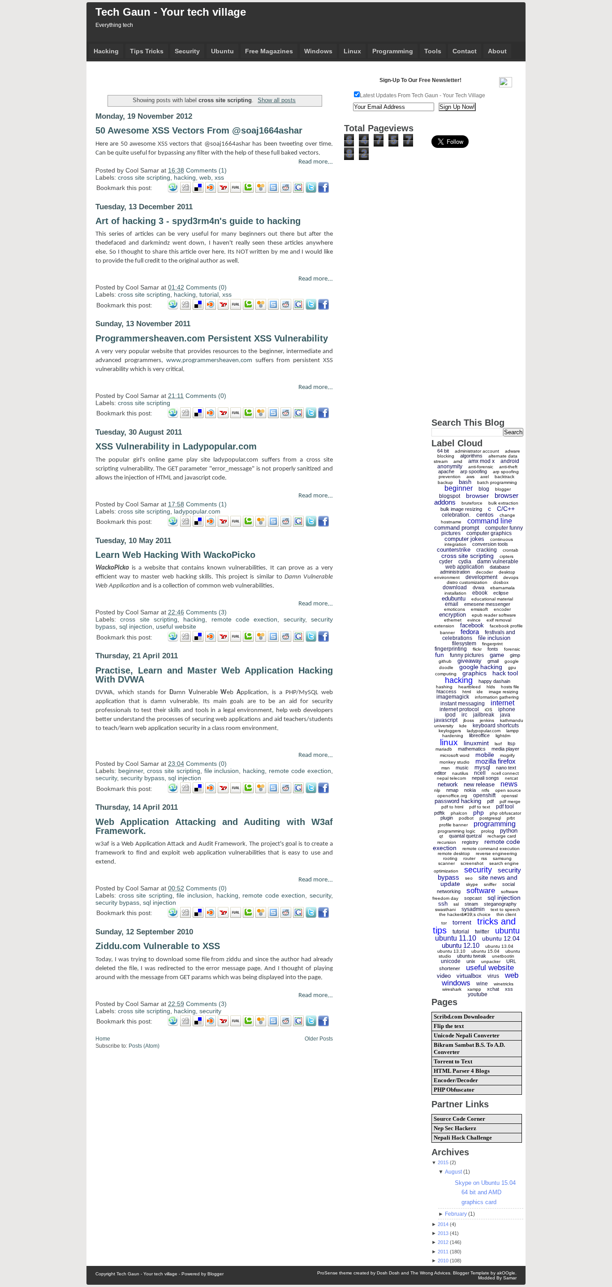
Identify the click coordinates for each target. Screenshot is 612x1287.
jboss (468, 720)
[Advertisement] (200, 76)
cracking (486, 550)
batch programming (497, 482)
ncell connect (505, 773)
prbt (511, 818)
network (448, 784)
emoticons (454, 609)
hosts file (510, 686)
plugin (446, 818)
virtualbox (469, 975)
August (453, 1172)
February (456, 1214)
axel (484, 476)
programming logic (456, 831)
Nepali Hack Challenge (463, 1137)
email (451, 604)
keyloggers (450, 730)
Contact (465, 51)
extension (444, 625)
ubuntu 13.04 (499, 946)
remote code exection (244, 619)
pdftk (439, 813)
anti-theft (508, 466)
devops (510, 577)
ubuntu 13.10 (451, 951)
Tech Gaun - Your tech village (170, 12)
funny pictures (467, 655)
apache (446, 471)
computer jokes (464, 539)
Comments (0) (206, 287)
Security (187, 51)
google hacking (480, 666)
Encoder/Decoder (456, 1080)
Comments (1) (206, 170)
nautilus (460, 773)
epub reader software (494, 615)
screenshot (472, 863)
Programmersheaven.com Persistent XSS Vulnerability (211, 338)
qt (441, 836)
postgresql (490, 818)
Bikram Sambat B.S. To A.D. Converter (469, 1048)
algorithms (471, 455)
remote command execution (491, 848)
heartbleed (469, 686)
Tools (432, 51)
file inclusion (221, 770)
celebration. (456, 515)
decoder (484, 572)
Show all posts (277, 100)
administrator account (477, 451)
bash (465, 482)
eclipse (501, 593)
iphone (506, 709)
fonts (492, 649)
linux (449, 742)
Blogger (215, 1273)
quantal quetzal (465, 835)
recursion (446, 842)
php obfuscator (505, 813)
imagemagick (452, 697)
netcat (511, 778)
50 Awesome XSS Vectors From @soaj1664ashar (198, 130)
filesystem (464, 643)
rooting (450, 858)
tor (444, 922)
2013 (443, 1233)
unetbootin (503, 956)
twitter (482, 932)
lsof (498, 743)
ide (480, 691)
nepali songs (485, 778)
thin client (506, 914)
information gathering (497, 697)
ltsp (511, 743)
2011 (443, 1251)
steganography (500, 904)
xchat (493, 989)
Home (102, 1039)
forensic (512, 649)
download (455, 587)
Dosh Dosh (388, 1272)
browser (477, 495)
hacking (185, 177)
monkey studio (455, 762)
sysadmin (473, 909)
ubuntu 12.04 (501, 938)
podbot (466, 818)
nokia (470, 790)
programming (495, 824)
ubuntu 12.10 (460, 945)
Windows (318, 51)
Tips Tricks (147, 51)
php (478, 812)
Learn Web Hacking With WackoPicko (175, 555)
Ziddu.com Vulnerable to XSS (157, 946)
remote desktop (454, 853)
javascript (445, 720)
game (497, 655)
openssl (509, 795)
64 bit (443, 450)
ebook (479, 593)
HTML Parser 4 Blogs (462, 1070)
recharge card (501, 836)
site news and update (478, 880)
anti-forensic (480, 466)
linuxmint (476, 743)
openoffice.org (452, 795)
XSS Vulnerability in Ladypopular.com (176, 446)
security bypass (142, 778)
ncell (480, 773)
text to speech (505, 909)
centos (485, 514)
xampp (474, 989)
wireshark (451, 989)
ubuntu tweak (471, 956)
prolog (487, 831)
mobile (484, 754)
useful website (176, 626)
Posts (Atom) (144, 1046)
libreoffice (479, 735)
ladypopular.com (197, 511)
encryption (452, 614)
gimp (515, 655)
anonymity (449, 466)
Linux (352, 51)
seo (469, 878)
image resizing (503, 691)
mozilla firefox (495, 761)
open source (508, 790)
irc (464, 715)
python (508, 830)
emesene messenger (487, 604)
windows (456, 983)
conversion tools (490, 544)
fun (439, 654)
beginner (130, 770)
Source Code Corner (459, 1118)
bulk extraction (503, 503)
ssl (456, 904)
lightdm (503, 735)
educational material (492, 598)
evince (474, 620)
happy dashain (494, 681)
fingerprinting (451, 649)
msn (445, 767)
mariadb (443, 749)
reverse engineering (496, 853)
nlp (437, 790)
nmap (452, 790)
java (505, 715)
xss (219, 177)
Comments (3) (206, 612)
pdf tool (505, 806)
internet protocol (459, 709)
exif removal (499, 620)
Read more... (315, 162)
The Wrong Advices (430, 1272)
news (508, 784)
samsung (502, 858)
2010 (443, 1260)
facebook (472, 625)
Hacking (106, 51)
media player (505, 748)
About (497, 51)
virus (493, 976)
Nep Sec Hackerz (455, 1128)
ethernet (452, 620)
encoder (502, 609)
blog (483, 489)
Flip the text (449, 1026)
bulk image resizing (461, 509)
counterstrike (453, 549)
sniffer (490, 884)
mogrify (507, 755)
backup (445, 482)
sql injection (135, 626)
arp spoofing (473, 471)
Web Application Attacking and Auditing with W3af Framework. (214, 826)
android (509, 461)
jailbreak (483, 715)
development (481, 577)
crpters (506, 556)
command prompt (456, 527)
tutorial (209, 294)
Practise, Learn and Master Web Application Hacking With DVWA (214, 674)
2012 (443, 1242)
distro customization (467, 582)
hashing (444, 686)
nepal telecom (451, 778)
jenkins (487, 720)
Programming (392, 51)
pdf (490, 801)
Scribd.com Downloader (464, 1016)
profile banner (453, 824)
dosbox (501, 582)
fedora (470, 631)
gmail (493, 661)
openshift (484, 795)
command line (489, 521)
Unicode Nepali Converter (467, 1035)
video (444, 975)
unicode (451, 961)
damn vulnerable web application (481, 564)
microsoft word (455, 755)
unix (470, 961)
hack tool (505, 673)
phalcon (459, 813)
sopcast (473, 898)
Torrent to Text (453, 1061)
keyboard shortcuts (496, 725)
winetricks (503, 983)
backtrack (504, 476)
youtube (477, 994)
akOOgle (506, 1272)
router (469, 858)
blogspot (449, 496)
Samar (510, 1277)
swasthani (445, 909)
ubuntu (507, 930)
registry (470, 842)
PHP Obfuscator (454, 1089)
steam (471, 904)
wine (482, 983)
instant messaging (462, 703)
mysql (482, 767)
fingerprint (492, 643)
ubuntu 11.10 (455, 938)
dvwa (478, 587)
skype (472, 884)
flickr (477, 649)
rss (484, 858)
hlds (491, 686)
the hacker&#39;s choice (465, 914)
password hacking (458, 801)
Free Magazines (269, 51)
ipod (450, 715)
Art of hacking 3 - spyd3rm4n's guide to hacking (198, 221)
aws (470, 476)
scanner (446, 863)
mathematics (472, 748)
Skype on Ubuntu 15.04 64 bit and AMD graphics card (485, 1192)
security (294, 619)
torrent (462, 922)
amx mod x (481, 461)
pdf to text (479, 806)
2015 (443, 1162)
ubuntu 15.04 (485, 951)
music (462, 767)
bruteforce (472, 503)
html (466, 691)
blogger (503, 489)
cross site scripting (144, 177)
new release (479, 784)
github (445, 661)
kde (463, 725)
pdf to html (452, 806)
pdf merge (510, 801)
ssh (443, 903)
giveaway (469, 660)
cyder (446, 561)
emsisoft (479, 609)
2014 (443, 1224)
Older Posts (319, 1039)
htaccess (446, 691)
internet (502, 703)
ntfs (485, 790)
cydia (464, 561)
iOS (488, 709)
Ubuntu (222, 51)
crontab (510, 550)
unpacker (490, 961)
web (205, 177)
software (480, 890)
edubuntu (453, 598)
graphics (474, 673)
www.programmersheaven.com (209, 360)
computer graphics (489, 533)
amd (457, 461)
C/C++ (506, 508)
